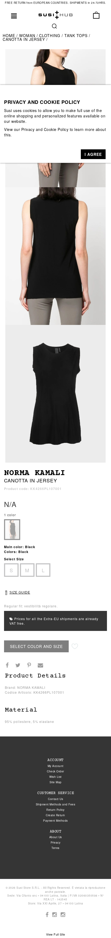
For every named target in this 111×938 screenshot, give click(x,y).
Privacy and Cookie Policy (45, 129)
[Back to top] (96, 923)
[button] (93, 154)
